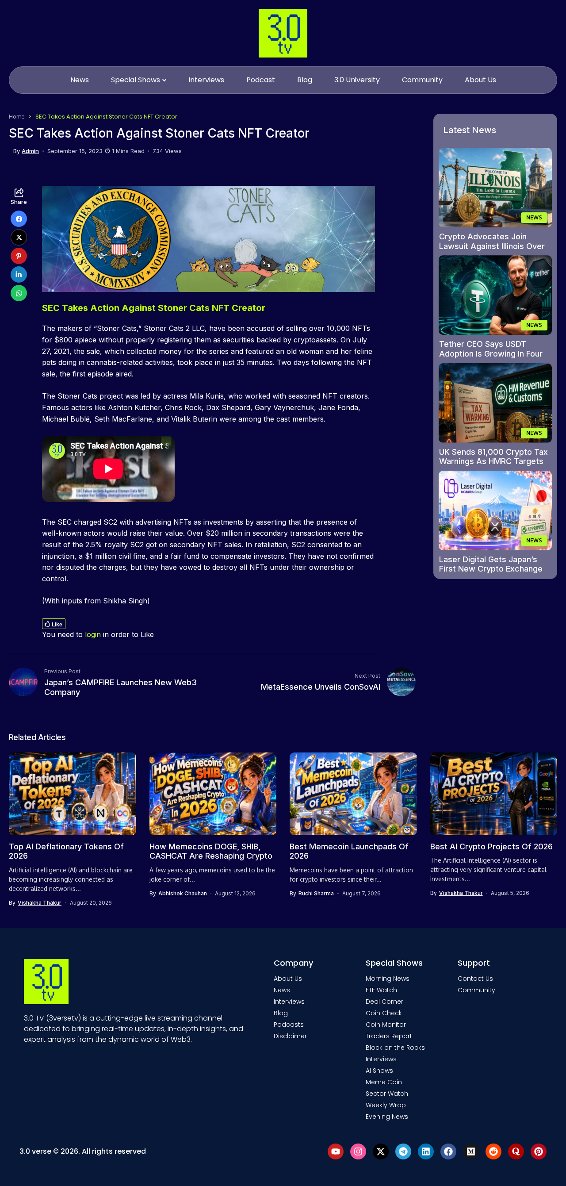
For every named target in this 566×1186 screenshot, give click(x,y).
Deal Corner (384, 1001)
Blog (281, 1013)
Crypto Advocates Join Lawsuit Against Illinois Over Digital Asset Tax (492, 246)
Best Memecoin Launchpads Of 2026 (349, 851)
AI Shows (379, 1070)
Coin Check (384, 1013)
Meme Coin (384, 1082)
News (282, 990)
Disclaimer (290, 1036)
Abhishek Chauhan (182, 893)
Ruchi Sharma (316, 893)
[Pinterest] (539, 1151)
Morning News (387, 978)
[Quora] (516, 1151)
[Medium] (471, 1151)
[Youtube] (336, 1151)
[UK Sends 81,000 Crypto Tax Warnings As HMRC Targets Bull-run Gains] (495, 403)
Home (17, 116)
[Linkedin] (426, 1151)
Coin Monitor (386, 1024)
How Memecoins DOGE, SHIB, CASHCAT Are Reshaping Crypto (210, 851)
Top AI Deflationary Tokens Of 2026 (66, 851)
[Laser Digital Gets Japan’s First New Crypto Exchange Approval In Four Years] (495, 510)
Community (476, 990)
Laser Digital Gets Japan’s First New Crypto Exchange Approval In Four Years (491, 569)
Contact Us (475, 978)
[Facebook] (448, 1151)
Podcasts (289, 1024)
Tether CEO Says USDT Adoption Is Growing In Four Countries (491, 353)
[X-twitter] (381, 1151)
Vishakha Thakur (39, 903)
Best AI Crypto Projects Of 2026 (491, 846)
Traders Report (389, 1036)
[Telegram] (403, 1151)
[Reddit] (493, 1151)
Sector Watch (387, 1093)
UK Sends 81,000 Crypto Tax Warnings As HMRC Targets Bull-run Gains (493, 461)
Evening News (387, 1116)
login (93, 634)
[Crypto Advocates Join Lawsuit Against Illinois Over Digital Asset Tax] (495, 187)
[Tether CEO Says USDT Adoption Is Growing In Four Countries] (495, 295)
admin (30, 151)
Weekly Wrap (386, 1105)
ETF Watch (381, 990)
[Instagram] (358, 1151)
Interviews (289, 1001)
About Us (288, 978)
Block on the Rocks (395, 1047)
